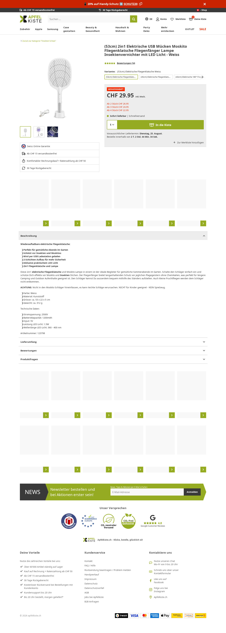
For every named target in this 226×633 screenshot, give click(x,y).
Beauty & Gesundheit (93, 29)
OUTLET (189, 29)
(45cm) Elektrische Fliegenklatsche (156, 76)
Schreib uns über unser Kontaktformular (166, 572)
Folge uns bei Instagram (161, 590)
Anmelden (192, 491)
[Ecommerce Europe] (89, 521)
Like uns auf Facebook (160, 581)
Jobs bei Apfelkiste (94, 597)
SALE (202, 29)
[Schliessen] (204, 4)
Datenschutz (91, 583)
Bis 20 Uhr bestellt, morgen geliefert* (43, 597)
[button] (23, 84)
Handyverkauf (91, 574)
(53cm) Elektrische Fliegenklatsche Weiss (122, 76)
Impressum (90, 579)
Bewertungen (29, 350)
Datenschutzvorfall (94, 588)
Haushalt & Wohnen (122, 29)
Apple (38, 29)
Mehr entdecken (167, 29)
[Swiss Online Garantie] (69, 521)
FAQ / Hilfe (90, 565)
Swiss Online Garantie (38, 146)
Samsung (52, 29)
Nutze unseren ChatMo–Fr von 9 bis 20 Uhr (166, 563)
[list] (59, 84)
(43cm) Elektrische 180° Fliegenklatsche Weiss (191, 76)
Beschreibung (29, 235)
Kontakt (88, 561)
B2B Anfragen (91, 601)
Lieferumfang (29, 341)
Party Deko (146, 29)
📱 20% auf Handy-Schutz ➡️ (110, 4)
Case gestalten (69, 29)
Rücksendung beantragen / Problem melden (107, 570)
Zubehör (25, 29)
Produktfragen (29, 359)
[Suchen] (133, 19)
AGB (86, 592)
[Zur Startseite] (30, 19)
